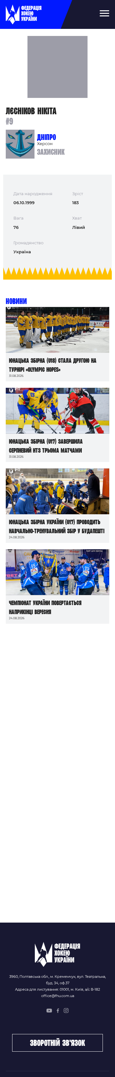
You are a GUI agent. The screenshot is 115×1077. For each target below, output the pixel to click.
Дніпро (46, 137)
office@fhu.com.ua (57, 996)
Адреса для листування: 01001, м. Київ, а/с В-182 (57, 989)
